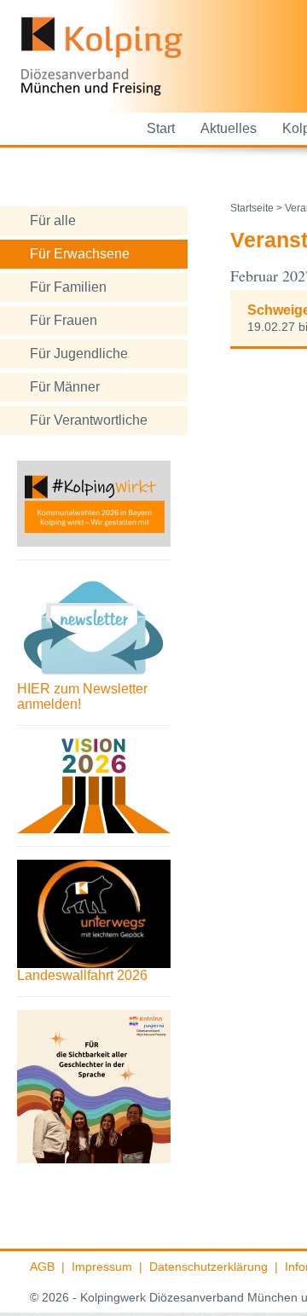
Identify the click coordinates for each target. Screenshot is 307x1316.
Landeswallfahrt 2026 (82, 975)
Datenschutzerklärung (208, 1266)
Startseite (252, 208)
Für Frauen (63, 320)
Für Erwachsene (80, 253)
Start (161, 128)
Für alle (53, 220)
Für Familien (68, 287)
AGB (42, 1266)
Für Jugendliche (79, 353)
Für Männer (65, 387)
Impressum (102, 1266)
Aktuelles (228, 128)
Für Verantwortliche (89, 420)
